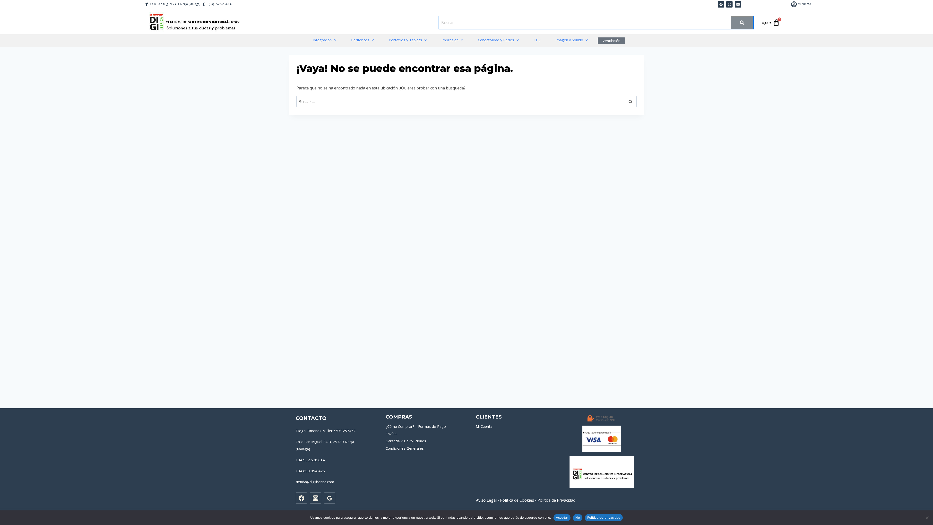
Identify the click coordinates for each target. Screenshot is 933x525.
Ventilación (611, 40)
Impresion (449, 39)
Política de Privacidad (556, 500)
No (577, 517)
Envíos (391, 433)
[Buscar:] (466, 101)
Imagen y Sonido (569, 39)
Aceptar (562, 517)
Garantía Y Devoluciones (406, 440)
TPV (537, 39)
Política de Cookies (517, 500)
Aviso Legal (486, 500)
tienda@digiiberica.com (315, 481)
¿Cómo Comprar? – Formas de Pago (416, 426)
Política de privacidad (604, 517)
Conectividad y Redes (496, 39)
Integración (322, 39)
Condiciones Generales (405, 448)
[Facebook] (721, 4)
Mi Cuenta (484, 426)
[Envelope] (738, 4)
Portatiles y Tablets (405, 39)
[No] (926, 517)
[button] (324, 40)
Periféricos (360, 39)
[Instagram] (315, 498)
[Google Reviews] (329, 498)
